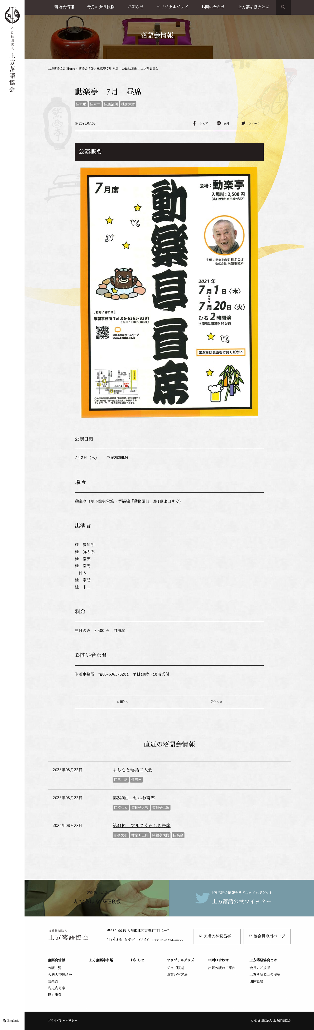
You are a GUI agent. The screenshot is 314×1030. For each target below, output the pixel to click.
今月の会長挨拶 (101, 7)
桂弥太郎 (128, 104)
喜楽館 (53, 981)
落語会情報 (64, 7)
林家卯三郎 (139, 835)
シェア (203, 123)
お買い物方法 (177, 974)
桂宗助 (81, 104)
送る (227, 123)
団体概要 (256, 981)
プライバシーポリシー (62, 1020)
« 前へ (122, 702)
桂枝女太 (121, 807)
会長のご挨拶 (259, 968)
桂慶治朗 (111, 104)
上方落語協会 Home (61, 68)
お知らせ (136, 7)
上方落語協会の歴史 (264, 974)
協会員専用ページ (267, 936)
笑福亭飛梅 (160, 835)
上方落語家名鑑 (101, 960)
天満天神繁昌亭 (215, 936)
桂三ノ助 (121, 779)
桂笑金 (178, 835)
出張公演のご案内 (222, 968)
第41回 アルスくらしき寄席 (141, 826)
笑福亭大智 (139, 807)
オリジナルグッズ (172, 7)
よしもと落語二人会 (132, 770)
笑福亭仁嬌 (160, 807)
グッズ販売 (175, 968)
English (13, 1020)
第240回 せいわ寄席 (134, 798)
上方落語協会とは (253, 7)
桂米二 (95, 104)
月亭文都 (121, 835)
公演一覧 (55, 968)
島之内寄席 (56, 988)
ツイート (254, 123)
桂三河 (136, 779)
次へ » (216, 702)
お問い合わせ (213, 7)
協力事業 (55, 994)
